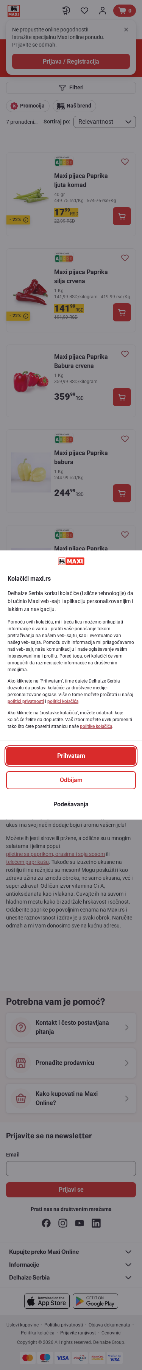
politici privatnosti (26, 701)
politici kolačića (62, 701)
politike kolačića (96, 726)
